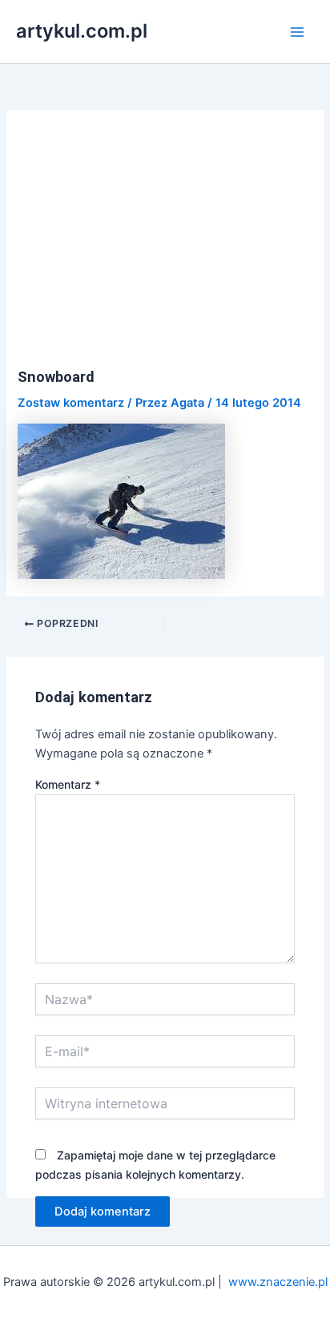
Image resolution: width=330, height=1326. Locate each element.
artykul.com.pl (81, 30)
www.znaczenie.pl (278, 1282)
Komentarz (67, 784)
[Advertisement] (165, 248)
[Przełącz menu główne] (297, 32)
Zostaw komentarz (71, 403)
